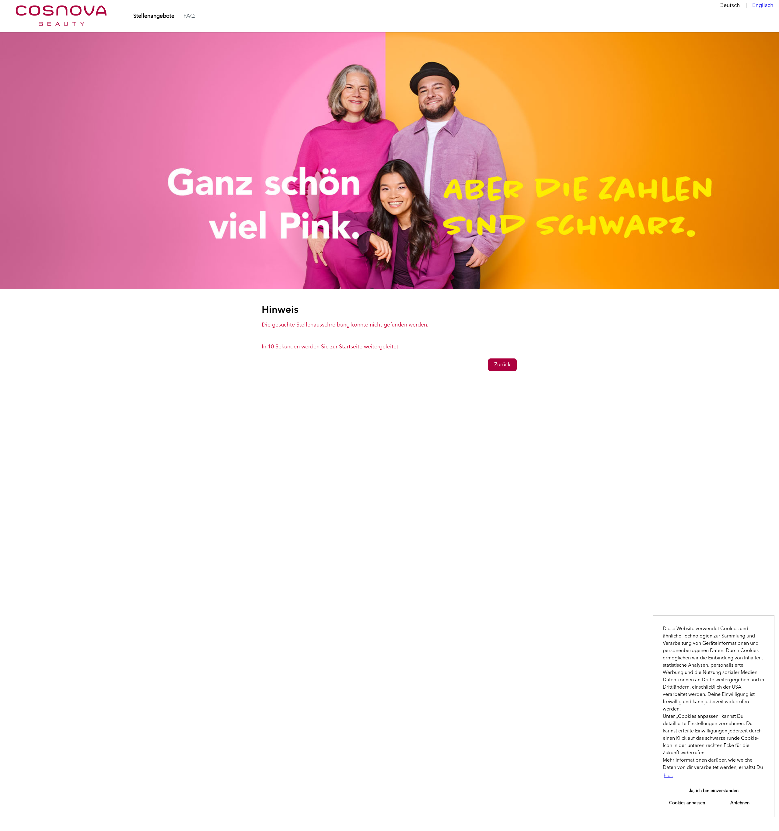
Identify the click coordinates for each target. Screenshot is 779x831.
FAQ (189, 16)
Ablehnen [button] (739, 803)
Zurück (502, 365)
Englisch (763, 5)
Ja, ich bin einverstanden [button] (714, 791)
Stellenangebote (153, 16)
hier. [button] (668, 775)
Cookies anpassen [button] (687, 803)
